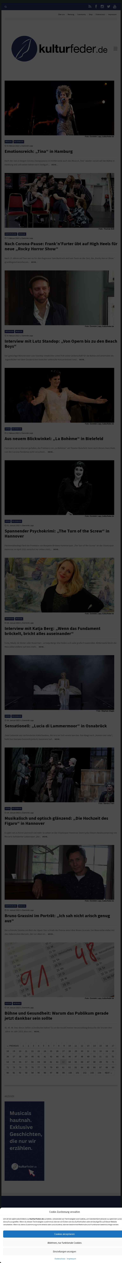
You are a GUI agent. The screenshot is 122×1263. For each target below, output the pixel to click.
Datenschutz (60, 1258)
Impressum (71, 1258)
